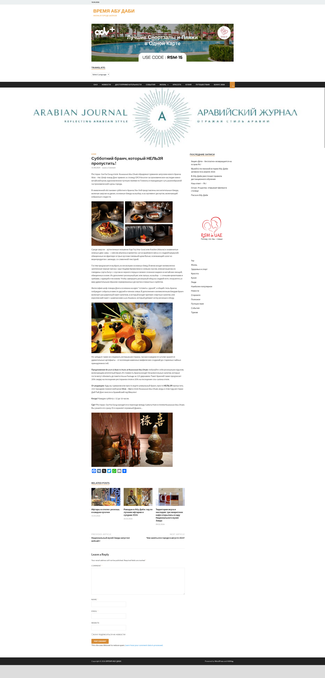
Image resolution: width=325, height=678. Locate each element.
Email (94, 611)
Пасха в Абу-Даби (199, 195)
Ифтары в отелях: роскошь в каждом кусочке (105, 510)
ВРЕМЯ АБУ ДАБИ (114, 11)
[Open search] (232, 85)
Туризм (194, 312)
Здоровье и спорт (199, 269)
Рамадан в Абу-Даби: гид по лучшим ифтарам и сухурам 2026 (138, 512)
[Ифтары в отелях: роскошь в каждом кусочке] (105, 506)
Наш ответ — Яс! (198, 183)
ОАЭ (96, 85)
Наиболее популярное (201, 286)
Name (94, 599)
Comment (96, 566)
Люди (193, 282)
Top (192, 260)
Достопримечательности (128, 85)
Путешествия (203, 85)
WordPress (219, 661)
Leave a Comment (109, 168)
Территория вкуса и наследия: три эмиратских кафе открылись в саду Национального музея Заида (169, 515)
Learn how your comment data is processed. (144, 645)
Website (95, 623)
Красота (177, 85)
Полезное (195, 299)
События (150, 85)
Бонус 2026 (219, 85)
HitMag (230, 661)
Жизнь (163, 85)
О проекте (195, 295)
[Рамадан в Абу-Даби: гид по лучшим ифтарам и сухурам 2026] (138, 506)
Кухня (188, 85)
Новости (106, 85)
